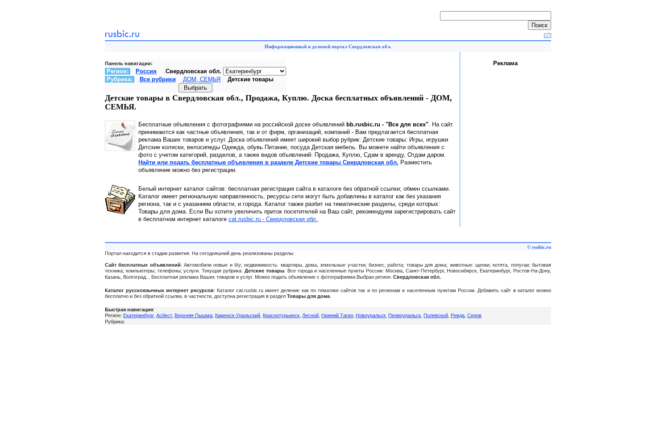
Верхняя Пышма (193, 315)
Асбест (164, 315)
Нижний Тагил (337, 315)
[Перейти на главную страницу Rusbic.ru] (122, 36)
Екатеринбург (138, 315)
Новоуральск (371, 315)
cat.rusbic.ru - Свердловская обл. (273, 219)
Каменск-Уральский (237, 315)
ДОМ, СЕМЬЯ (201, 79)
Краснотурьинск (281, 315)
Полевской (435, 315)
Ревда (458, 315)
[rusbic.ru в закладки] (547, 36)
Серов (474, 315)
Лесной (310, 315)
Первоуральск (404, 315)
